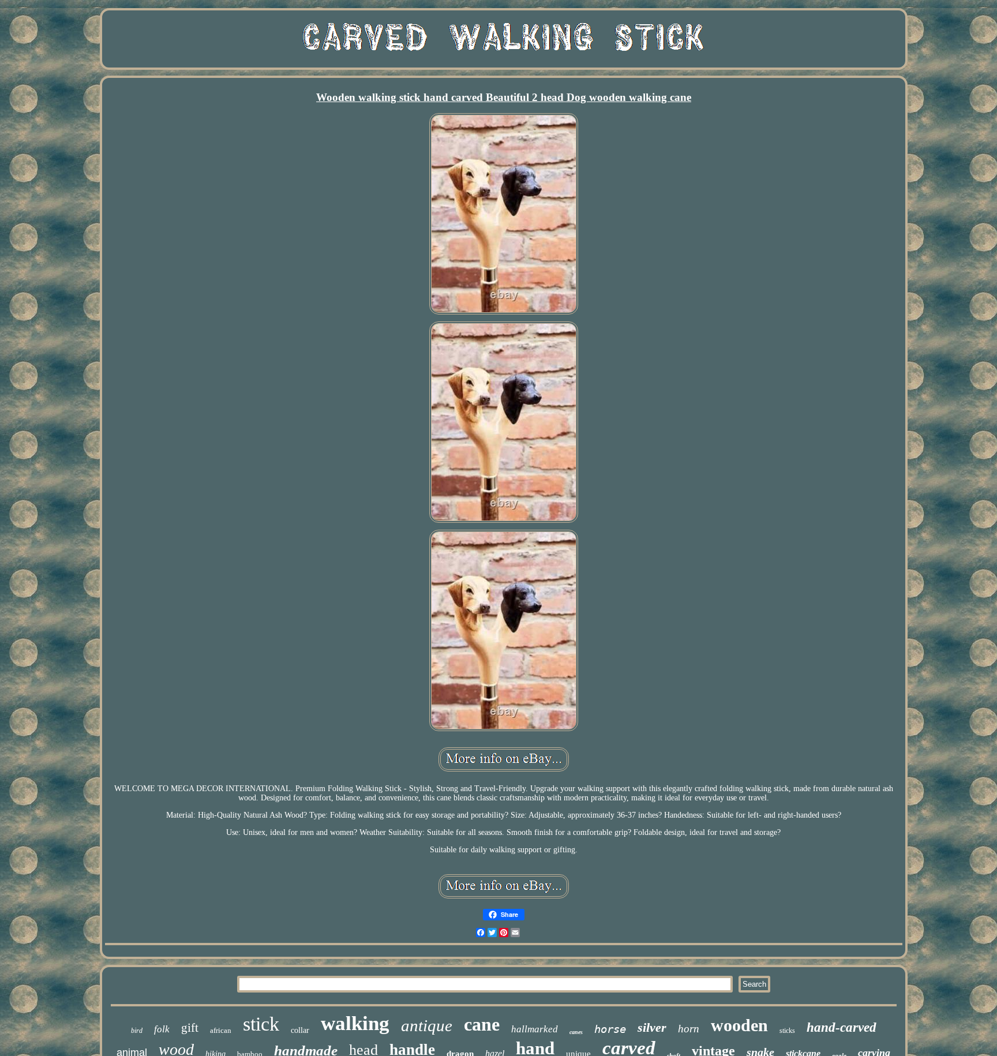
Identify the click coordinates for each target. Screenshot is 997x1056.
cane (482, 1024)
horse (610, 1029)
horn (688, 1029)
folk (162, 1029)
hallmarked (534, 1029)
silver (652, 1027)
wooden (739, 1025)
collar (300, 1030)
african (220, 1030)
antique (426, 1025)
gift (189, 1028)
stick (261, 1024)
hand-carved (841, 1027)
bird (137, 1031)
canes (576, 1032)
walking (355, 1023)
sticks (787, 1031)
